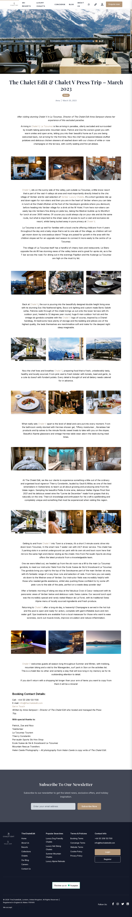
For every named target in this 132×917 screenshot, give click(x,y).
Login (107, 852)
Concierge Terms (77, 843)
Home (23, 838)
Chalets (24, 856)
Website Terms (76, 847)
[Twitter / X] (122, 904)
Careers (24, 864)
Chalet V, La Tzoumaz (42, 126)
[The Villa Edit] (8, 842)
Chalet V (26, 190)
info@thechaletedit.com (105, 843)
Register (107, 859)
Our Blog (25, 860)
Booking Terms (76, 838)
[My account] (102, 4)
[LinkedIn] (128, 904)
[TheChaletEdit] (14, 4)
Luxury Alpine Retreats (55, 861)
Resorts (24, 847)
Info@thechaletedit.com (31, 703)
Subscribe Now (89, 806)
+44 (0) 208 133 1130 (103, 838)
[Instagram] (118, 904)
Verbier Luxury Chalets (72, 197)
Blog (71, 4)
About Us (25, 843)
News (66, 95)
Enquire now (114, 4)
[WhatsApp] (89, 4)
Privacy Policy (76, 856)
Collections (26, 851)
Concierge (60, 4)
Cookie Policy (76, 851)
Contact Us (26, 869)
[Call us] (95, 4)
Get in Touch (18, 706)
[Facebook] (113, 904)
